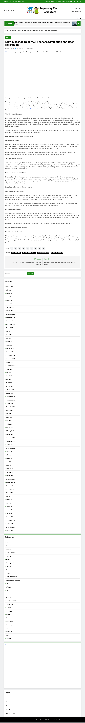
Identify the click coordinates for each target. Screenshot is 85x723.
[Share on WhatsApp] (23, 248)
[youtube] (13, 10)
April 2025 (9, 341)
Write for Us (9, 710)
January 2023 (9, 434)
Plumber (8, 607)
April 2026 (9, 300)
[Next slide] (80, 1)
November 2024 (10, 359)
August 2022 (9, 451)
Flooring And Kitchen (12, 563)
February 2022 (10, 472)
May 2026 (8, 297)
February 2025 (10, 348)
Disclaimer (9, 706)
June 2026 (9, 293)
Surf (7, 628)
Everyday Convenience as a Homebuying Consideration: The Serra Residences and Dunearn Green (60, 1)
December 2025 (10, 314)
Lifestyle (8, 587)
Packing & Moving (11, 601)
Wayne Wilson (10, 48)
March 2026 (9, 304)
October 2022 (9, 444)
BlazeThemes (59, 720)
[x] (9, 10)
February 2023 (10, 431)
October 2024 (9, 362)
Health (8, 573)
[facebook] (4, 10)
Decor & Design (10, 552)
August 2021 (9, 493)
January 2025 (9, 352)
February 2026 (10, 307)
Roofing (8, 614)
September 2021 (10, 489)
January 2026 (9, 310)
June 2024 (9, 376)
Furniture (8, 566)
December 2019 (10, 520)
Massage (8, 37)
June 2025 (9, 335)
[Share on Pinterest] (27, 248)
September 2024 (10, 365)
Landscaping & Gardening (13, 580)
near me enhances (43, 253)
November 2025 (10, 317)
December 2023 (10, 396)
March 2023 (9, 427)
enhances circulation (29, 253)
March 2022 (9, 468)
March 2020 (9, 510)
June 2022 (9, 458)
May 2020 (8, 503)
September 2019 (10, 527)
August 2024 (9, 369)
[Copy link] (43, 248)
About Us (8, 702)
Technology (9, 631)
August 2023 (9, 410)
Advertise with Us (11, 714)
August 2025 (9, 328)
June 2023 (9, 417)
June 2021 (9, 499)
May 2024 (8, 379)
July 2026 (8, 290)
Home (7, 698)
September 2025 (10, 324)
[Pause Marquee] (79, 23)
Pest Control (9, 604)
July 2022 (8, 455)
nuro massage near (57, 253)
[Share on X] (15, 248)
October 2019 (9, 523)
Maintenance (9, 594)
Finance (8, 559)
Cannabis (8, 546)
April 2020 (9, 506)
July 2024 (8, 372)
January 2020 (9, 517)
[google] (11, 10)
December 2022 (10, 438)
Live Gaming (9, 590)
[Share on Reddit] (31, 248)
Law (7, 583)
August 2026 (9, 286)
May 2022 (8, 462)
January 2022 (9, 475)
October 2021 (9, 486)
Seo (7, 618)
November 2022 (10, 441)
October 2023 (9, 403)
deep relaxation (16, 253)
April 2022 (9, 465)
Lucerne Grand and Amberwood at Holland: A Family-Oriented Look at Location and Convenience (32, 22)
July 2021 (8, 496)
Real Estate (9, 611)
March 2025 (9, 345)
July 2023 (8, 413)
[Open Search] (77, 18)
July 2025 (8, 331)
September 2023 (10, 407)
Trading (8, 635)
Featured (8, 556)
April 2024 (9, 383)
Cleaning (8, 549)
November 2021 (10, 482)
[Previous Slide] (78, 1)
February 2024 (10, 390)
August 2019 (9, 530)
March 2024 (9, 386)
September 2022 (10, 448)
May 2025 (8, 338)
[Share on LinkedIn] (19, 248)
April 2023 (9, 424)
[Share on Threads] (39, 248)
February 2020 (10, 513)
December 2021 (10, 479)
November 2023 (10, 400)
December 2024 (10, 355)
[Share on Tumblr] (35, 248)
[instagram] (6, 10)
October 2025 (9, 321)
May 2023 (8, 420)
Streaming (9, 625)
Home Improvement (11, 576)
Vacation (8, 638)
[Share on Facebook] (11, 248)
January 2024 (9, 393)
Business (8, 542)
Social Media (9, 621)
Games (8, 570)
